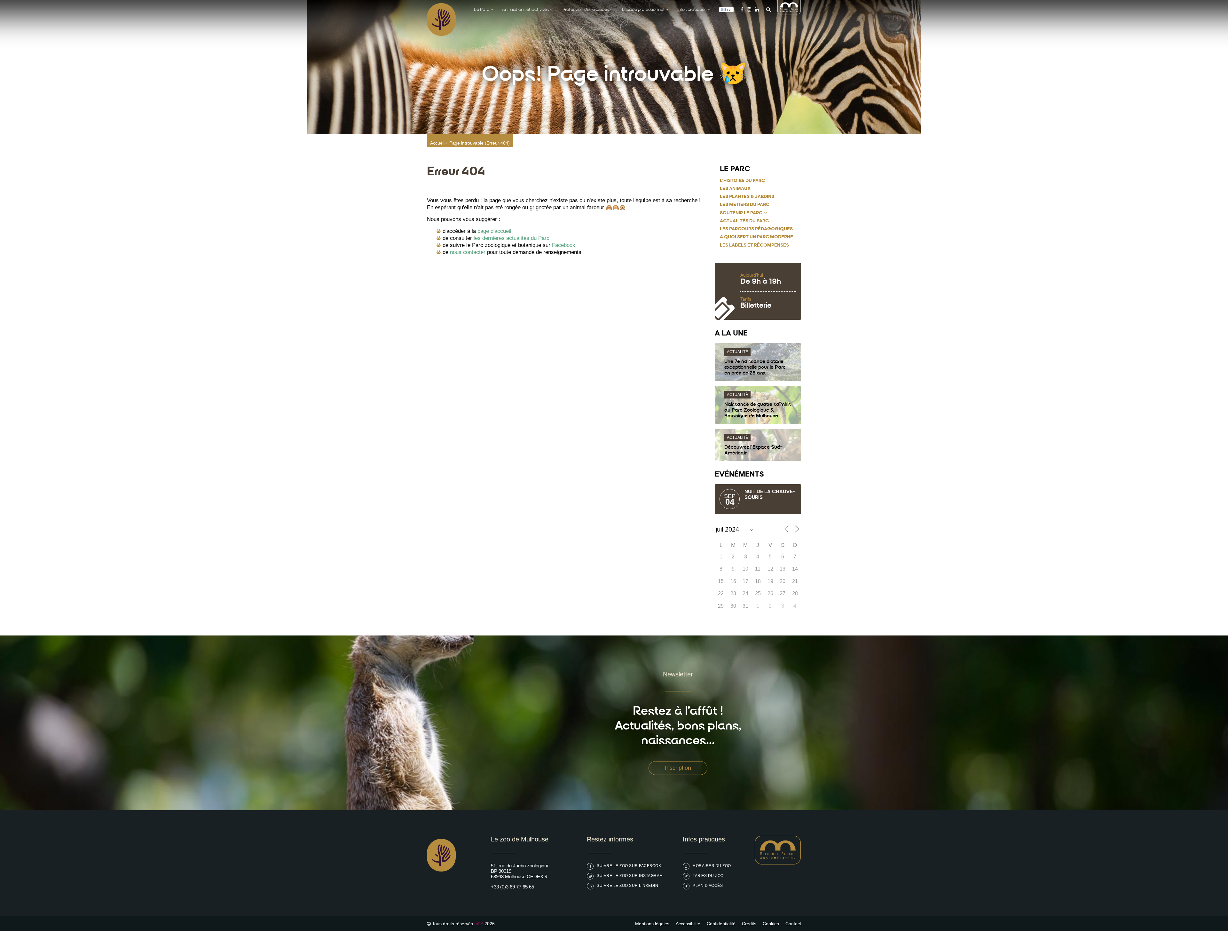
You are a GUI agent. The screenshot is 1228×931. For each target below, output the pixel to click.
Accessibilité (688, 923)
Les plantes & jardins (747, 196)
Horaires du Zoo (712, 866)
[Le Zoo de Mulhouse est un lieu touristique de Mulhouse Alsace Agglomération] (778, 863)
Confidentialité (721, 923)
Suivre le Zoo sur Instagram (630, 875)
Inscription (678, 768)
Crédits (749, 923)
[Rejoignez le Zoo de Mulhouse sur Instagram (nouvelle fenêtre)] (749, 9)
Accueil (437, 143)
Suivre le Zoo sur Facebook (629, 866)
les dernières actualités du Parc (511, 238)
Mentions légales (652, 923)
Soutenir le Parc (741, 213)
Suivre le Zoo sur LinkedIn (627, 885)
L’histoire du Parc (742, 180)
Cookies (771, 923)
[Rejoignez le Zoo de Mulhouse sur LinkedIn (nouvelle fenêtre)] (757, 9)
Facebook (563, 245)
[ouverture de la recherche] (766, 9)
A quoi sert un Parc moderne (756, 237)
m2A (478, 923)
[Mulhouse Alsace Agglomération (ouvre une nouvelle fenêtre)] (789, 13)
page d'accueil (494, 231)
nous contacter (467, 252)
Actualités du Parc (744, 221)
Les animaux (735, 188)
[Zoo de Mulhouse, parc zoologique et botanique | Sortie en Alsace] (441, 888)
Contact (793, 923)
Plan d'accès (708, 885)
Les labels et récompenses (754, 245)
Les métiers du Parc (744, 204)
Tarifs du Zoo (708, 875)
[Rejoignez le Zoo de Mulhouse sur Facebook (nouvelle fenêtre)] (742, 9)
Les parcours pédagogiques (756, 229)
